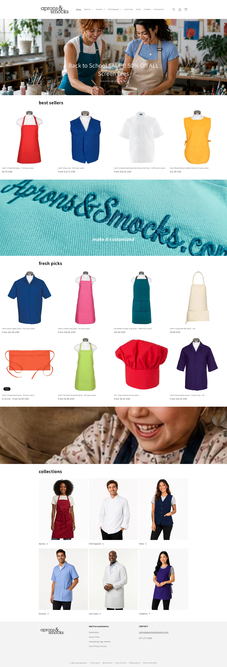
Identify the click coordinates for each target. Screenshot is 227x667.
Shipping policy (134, 663)
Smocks (42, 613)
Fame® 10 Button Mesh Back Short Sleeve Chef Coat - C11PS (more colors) (139, 168)
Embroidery (94, 632)
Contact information (150, 663)
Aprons (42, 543)
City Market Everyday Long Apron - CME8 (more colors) (133, 329)
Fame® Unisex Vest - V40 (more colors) (71, 168)
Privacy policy (95, 663)
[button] (88, 9)
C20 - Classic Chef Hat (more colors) (126, 395)
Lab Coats (93, 613)
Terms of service (121, 663)
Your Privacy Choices (98, 646)
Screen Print (94, 637)
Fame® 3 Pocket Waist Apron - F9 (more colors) (18, 395)
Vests (141, 543)
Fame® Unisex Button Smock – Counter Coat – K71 (187, 395)
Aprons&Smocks (81, 663)
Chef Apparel (95, 543)
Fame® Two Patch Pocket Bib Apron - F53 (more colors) (77, 395)
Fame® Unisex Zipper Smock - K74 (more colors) (18, 329)
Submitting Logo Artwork (100, 641)
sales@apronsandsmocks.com (153, 632)
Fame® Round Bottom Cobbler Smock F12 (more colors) (189, 168)
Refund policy (107, 663)
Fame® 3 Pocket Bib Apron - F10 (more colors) (18, 168)
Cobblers (143, 613)
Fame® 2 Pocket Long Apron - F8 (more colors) (74, 329)
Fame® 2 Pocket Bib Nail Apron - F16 (182, 329)
